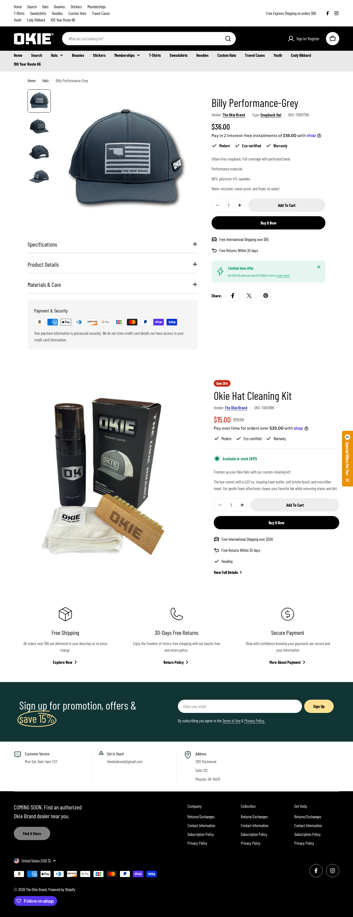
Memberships (96, 6)
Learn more (283, 275)
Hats (45, 6)
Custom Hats (77, 13)
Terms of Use (231, 720)
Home (18, 6)
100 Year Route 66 (62, 19)
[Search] (228, 38)
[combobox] (149, 38)
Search (32, 6)
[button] (347, 458)
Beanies (59, 6)
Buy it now (268, 222)
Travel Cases (101, 13)
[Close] (319, 267)
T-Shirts (19, 13)
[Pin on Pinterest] (265, 295)
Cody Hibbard (36, 19)
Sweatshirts (38, 13)
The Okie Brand (234, 114)
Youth (17, 19)
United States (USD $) (36, 860)
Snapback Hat (270, 114)
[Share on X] (249, 295)
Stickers (76, 6)
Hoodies (57, 13)
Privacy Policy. (254, 720)
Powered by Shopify (61, 889)
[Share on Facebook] (232, 295)
